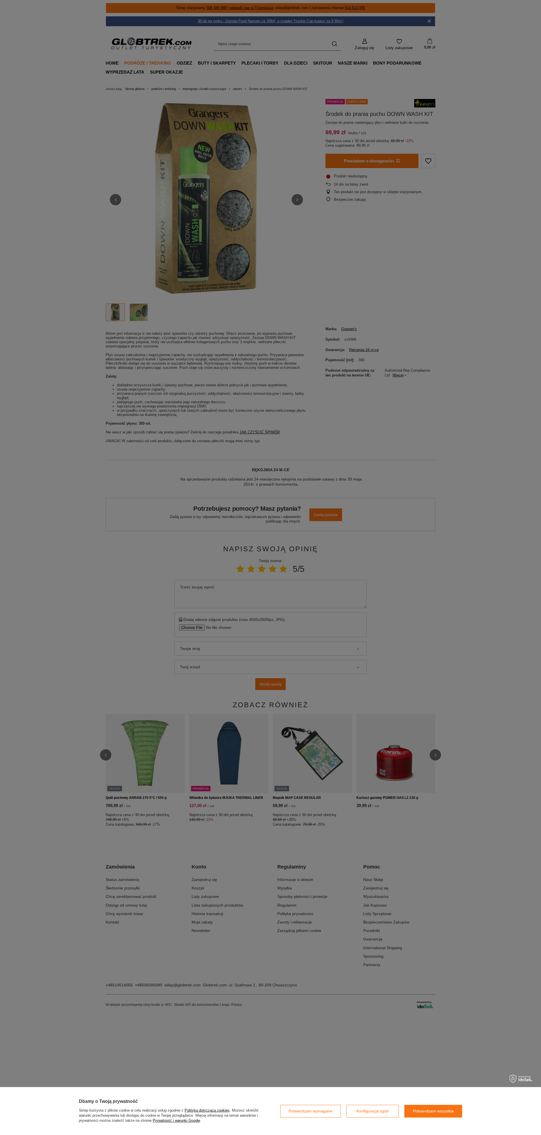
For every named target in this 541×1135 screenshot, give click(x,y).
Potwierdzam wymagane (310, 1111)
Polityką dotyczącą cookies (207, 1110)
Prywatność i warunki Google (176, 1120)
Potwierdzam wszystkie (433, 1111)
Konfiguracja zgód (372, 1111)
